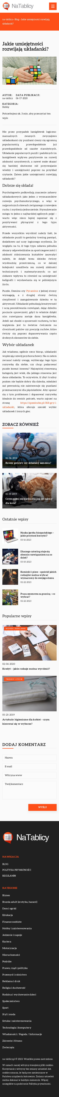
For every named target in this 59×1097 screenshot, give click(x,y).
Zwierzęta (8, 1047)
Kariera (6, 941)
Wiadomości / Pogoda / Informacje (22, 1034)
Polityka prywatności (16, 870)
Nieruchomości (11, 955)
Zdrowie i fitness (12, 1041)
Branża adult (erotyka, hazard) (19, 902)
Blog (5, 864)
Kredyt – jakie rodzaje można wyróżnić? (26, 669)
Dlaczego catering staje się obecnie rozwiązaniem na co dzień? (36, 554)
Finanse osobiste (12, 922)
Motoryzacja (9, 948)
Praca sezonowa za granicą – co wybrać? (37, 595)
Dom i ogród (9, 908)
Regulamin (9, 876)
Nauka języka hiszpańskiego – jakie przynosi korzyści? (37, 534)
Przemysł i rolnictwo (14, 974)
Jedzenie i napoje (12, 935)
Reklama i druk (11, 981)
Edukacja (7, 915)
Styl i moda (8, 1014)
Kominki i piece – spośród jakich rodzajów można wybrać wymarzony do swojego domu (38, 575)
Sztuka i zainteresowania (16, 1021)
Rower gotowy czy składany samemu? (28, 463)
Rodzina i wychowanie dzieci (19, 994)
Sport (5, 1008)
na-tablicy (7, 98)
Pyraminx (32, 291)
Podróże (6, 961)
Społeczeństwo (11, 1001)
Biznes (6, 895)
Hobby (5, 107)
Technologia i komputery (16, 1027)
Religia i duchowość (13, 988)
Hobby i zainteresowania (17, 928)
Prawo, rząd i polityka (15, 968)
